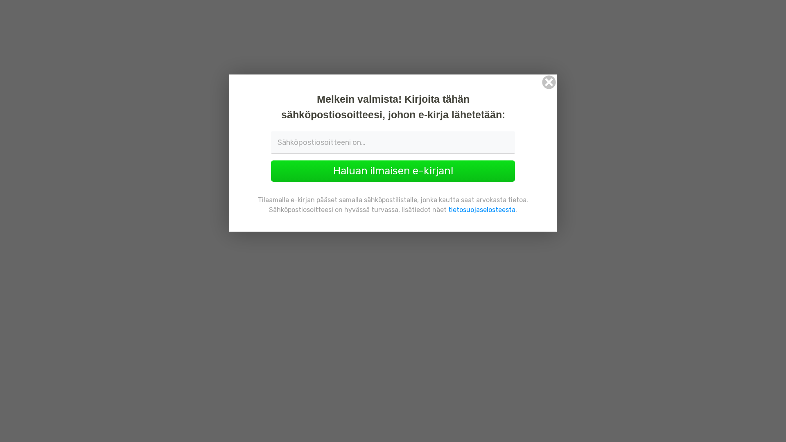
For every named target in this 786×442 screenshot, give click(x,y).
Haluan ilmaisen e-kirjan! (393, 171)
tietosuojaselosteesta (481, 210)
